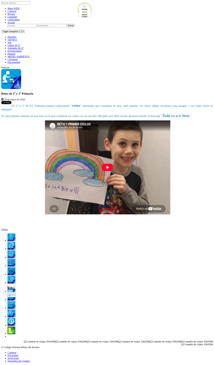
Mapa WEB (13, 8)
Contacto (12, 11)
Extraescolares (15, 51)
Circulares (13, 59)
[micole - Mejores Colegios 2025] (91, 9)
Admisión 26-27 (16, 48)
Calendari (12, 17)
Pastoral (11, 53)
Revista (11, 14)
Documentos (14, 62)
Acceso (11, 22)
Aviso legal (13, 358)
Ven (9, 42)
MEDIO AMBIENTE (18, 56)
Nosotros (12, 37)
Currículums (14, 19)
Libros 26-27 (14, 45)
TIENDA (12, 39)
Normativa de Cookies (19, 361)
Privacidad (13, 355)
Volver (4, 229)
